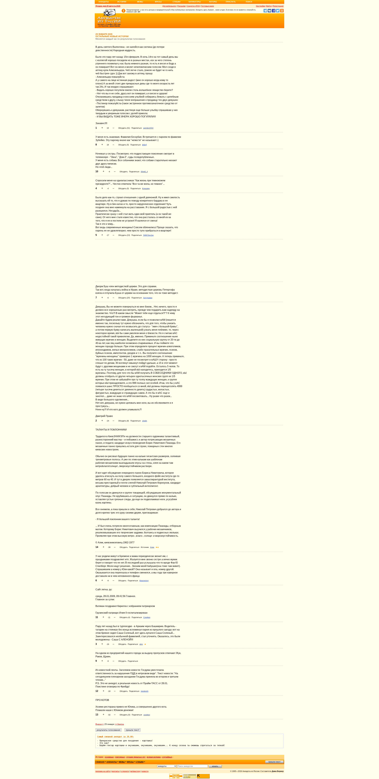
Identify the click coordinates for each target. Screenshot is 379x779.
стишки (140, 762)
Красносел (143, 581)
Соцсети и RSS (193, 6)
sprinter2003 (148, 128)
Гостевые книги (207, 6)
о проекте (125, 771)
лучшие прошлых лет (135, 757)
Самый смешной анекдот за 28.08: (115, 736)
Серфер (146, 617)
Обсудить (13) (124, 235)
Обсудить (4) (124, 617)
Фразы (158, 2)
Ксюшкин (146, 189)
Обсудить (124, 172)
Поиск (249, 2)
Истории (121, 2)
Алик (152, 547)
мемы (122, 762)
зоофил (146, 715)
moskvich (144, 691)
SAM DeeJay (148, 235)
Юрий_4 (144, 172)
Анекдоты (103, 2)
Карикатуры (195, 2)
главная (99, 762)
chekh (144, 421)
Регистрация (278, 6)
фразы (130, 762)
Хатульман (147, 298)
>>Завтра (119, 724)
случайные (167, 757)
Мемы (140, 2)
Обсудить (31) (124, 128)
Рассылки (181, 6)
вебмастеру (135, 771)
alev (141, 644)
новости (145, 771)
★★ (157, 547)
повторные (120, 757)
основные (109, 757)
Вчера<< (99, 724)
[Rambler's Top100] (175, 776)
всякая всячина (154, 757)
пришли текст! (274, 762)
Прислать (231, 2)
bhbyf (144, 145)
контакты (115, 771)
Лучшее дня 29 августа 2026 (107, 6)
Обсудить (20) (124, 298)
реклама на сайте (102, 771)
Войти (269, 6)
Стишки (176, 2)
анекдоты (111, 762)
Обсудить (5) (123, 145)
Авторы (213, 2)
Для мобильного (169, 6)
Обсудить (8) (123, 421)
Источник (145, 547)
